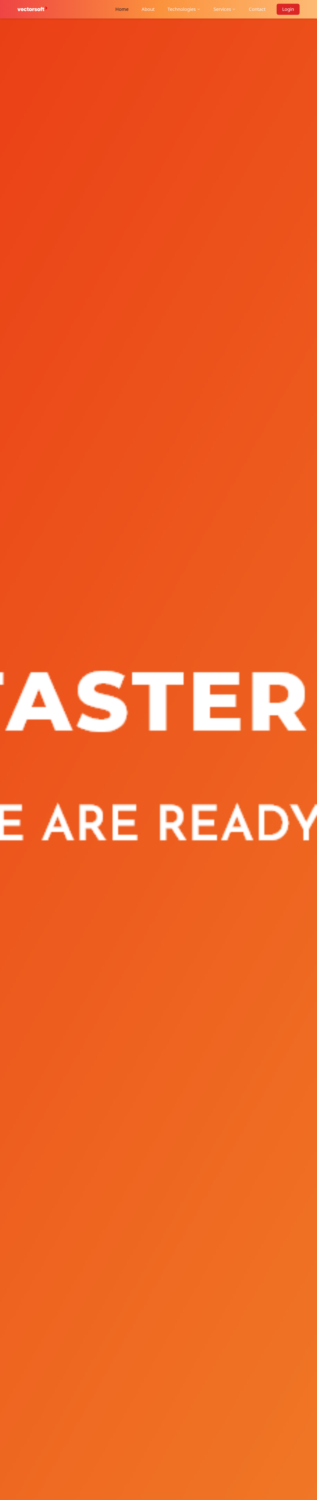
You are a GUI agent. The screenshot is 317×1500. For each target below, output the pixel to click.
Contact (257, 9)
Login (288, 9)
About (148, 9)
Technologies (182, 9)
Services (222, 9)
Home (122, 9)
